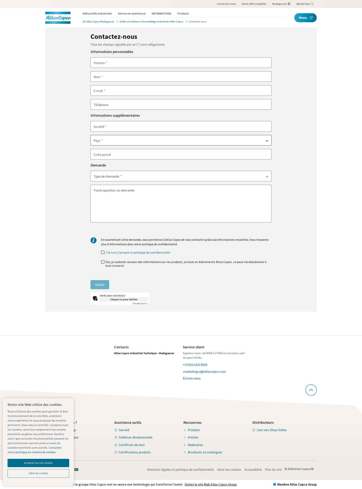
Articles (193, 437)
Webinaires (195, 445)
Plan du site (273, 469)
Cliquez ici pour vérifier (123, 299)
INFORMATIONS (161, 13)
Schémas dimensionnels (136, 437)
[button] (181, 140)
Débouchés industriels (97, 13)
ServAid (124, 430)
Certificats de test (132, 445)
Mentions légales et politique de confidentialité (180, 469)
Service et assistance (132, 13)
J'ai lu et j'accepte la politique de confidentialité (137, 252)
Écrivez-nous (192, 378)
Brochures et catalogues (205, 452)
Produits (183, 13)
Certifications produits (135, 452)
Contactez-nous (226, 3)
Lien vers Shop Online (272, 430)
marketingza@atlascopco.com (204, 371)
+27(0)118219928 (195, 365)
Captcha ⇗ (140, 303)
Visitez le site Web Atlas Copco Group (211, 484)
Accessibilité (253, 469)
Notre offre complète (254, 3)
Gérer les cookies (229, 469)
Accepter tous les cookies (38, 462)
